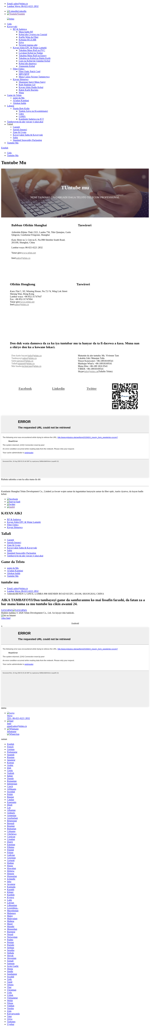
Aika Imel (5, 618)
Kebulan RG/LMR (27, 39)
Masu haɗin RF (26, 32)
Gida (9, 24)
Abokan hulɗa (19, 103)
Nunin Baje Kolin (21, 108)
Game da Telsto (14, 95)
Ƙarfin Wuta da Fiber (28, 37)
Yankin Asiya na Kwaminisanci (33, 111)
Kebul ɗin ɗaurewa (27, 63)
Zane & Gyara (19, 132)
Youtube (21, 14)
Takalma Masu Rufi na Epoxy (33, 55)
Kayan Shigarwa (20, 79)
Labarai (10, 106)
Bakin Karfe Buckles (28, 90)
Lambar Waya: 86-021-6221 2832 (23, 6)
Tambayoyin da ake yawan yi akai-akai (25, 121)
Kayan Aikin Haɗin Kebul (31, 87)
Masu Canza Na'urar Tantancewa (34, 76)
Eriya (21, 42)
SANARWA (7, 610)
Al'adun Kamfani (21, 100)
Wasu (21, 92)
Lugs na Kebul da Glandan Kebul (34, 61)
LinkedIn (22, 11)
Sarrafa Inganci (20, 129)
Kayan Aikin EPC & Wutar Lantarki (30, 47)
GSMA (22, 116)
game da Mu (18, 98)
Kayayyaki (12, 26)
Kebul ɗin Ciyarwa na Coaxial (33, 34)
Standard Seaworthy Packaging (27, 140)
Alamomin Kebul (27, 66)
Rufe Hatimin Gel (27, 84)
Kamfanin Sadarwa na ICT (31, 119)
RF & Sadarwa (20, 29)
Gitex (21, 113)
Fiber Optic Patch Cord (29, 71)
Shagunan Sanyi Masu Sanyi (32, 82)
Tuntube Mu (12, 143)
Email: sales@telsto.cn (17, 3)
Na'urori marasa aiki (28, 45)
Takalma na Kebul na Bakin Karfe (35, 58)
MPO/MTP (24, 74)
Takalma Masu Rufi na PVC (32, 50)
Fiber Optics (18, 69)
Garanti (16, 127)
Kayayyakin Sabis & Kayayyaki (28, 135)
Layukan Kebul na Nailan (31, 53)
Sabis (15, 137)
